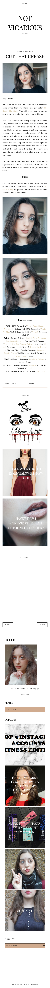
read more (25, 694)
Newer (8, 625)
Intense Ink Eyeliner (38, 347)
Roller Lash (21, 356)
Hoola (29, 368)
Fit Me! (35, 332)
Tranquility (40, 371)
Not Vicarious (17, 984)
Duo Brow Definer (36, 359)
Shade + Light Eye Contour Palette (18, 344)
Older (42, 625)
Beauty (14, 383)
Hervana (32, 365)
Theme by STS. (33, 984)
